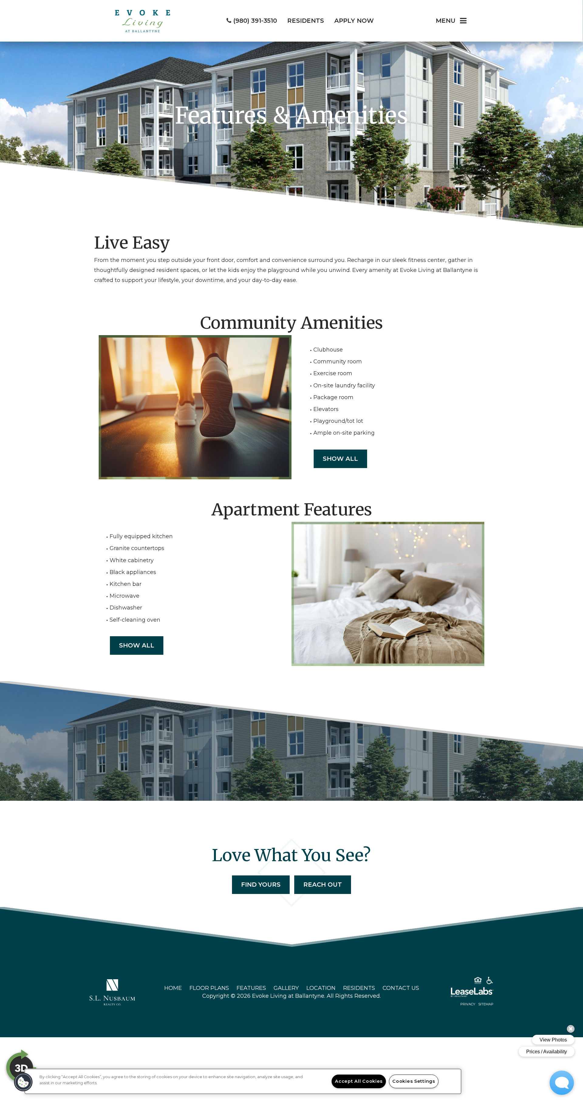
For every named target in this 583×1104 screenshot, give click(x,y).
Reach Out (322, 884)
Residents (359, 988)
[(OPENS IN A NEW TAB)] (112, 992)
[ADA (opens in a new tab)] (489, 982)
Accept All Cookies (359, 1081)
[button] (23, 1082)
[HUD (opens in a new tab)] (478, 982)
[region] (243, 1081)
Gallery (286, 988)
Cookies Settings (413, 1081)
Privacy (467, 1004)
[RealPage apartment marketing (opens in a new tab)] (463, 993)
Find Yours (261, 884)
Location (321, 988)
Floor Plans (209, 988)
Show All (340, 458)
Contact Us (401, 988)
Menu (445, 20)
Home (173, 988)
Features (251, 988)
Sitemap (485, 1004)
